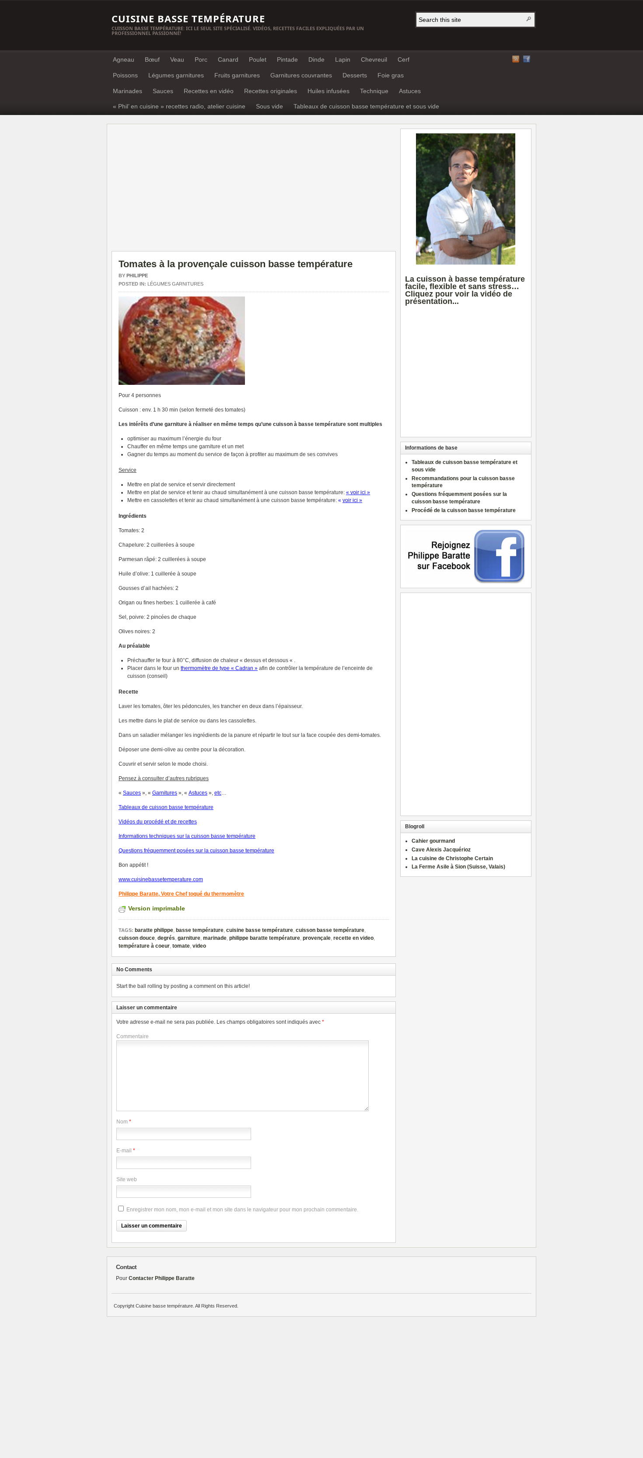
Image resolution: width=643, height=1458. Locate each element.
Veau (177, 59)
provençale (317, 938)
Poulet (257, 59)
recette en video (353, 938)
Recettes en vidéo (209, 90)
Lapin (342, 59)
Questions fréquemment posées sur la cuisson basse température (196, 851)
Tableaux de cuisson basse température (166, 807)
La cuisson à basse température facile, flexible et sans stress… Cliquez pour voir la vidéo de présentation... (465, 290)
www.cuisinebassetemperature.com (161, 879)
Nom (122, 1122)
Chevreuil (374, 59)
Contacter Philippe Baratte (162, 1278)
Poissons (125, 75)
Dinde (316, 59)
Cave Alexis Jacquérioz (441, 850)
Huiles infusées (328, 90)
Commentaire (132, 1036)
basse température (200, 930)
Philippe (137, 275)
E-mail (124, 1151)
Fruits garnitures (237, 75)
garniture (189, 938)
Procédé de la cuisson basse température (464, 510)
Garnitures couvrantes (301, 75)
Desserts (354, 75)
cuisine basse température (259, 930)
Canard (228, 59)
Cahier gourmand (433, 841)
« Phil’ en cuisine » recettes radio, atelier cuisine (179, 106)
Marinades (127, 90)
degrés (166, 938)
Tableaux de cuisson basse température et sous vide (366, 106)
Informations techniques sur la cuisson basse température (187, 836)
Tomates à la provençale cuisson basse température (236, 263)
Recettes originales (270, 90)
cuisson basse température (330, 930)
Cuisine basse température (188, 18)
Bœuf (152, 59)
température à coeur (144, 946)
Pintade (287, 59)
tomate (181, 946)
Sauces (163, 90)
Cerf (403, 59)
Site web (126, 1179)
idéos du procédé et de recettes (159, 822)
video (199, 946)
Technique (374, 90)
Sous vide (269, 106)
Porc (201, 59)
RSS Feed (515, 59)
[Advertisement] (185, 190)
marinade (215, 938)
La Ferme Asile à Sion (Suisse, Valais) (458, 867)
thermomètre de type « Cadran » (219, 668)
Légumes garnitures (176, 75)
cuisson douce (137, 938)
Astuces (410, 90)
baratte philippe (154, 930)
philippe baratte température (264, 938)
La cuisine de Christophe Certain (452, 858)
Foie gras (390, 75)
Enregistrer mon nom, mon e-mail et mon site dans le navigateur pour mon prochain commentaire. (242, 1210)
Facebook (526, 59)
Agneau (123, 59)
